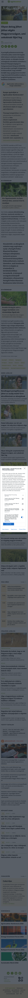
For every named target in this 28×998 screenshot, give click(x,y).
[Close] (25, 468)
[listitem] (14, 495)
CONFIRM (8, 524)
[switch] (22, 499)
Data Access (14, 529)
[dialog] (14, 499)
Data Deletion (5, 529)
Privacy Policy (22, 529)
